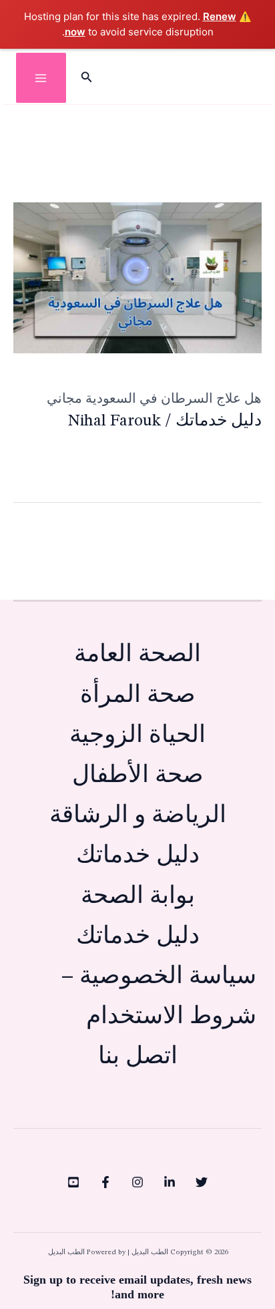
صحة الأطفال (138, 775)
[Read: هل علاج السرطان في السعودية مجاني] (137, 276)
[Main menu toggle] (41, 78)
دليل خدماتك (219, 421)
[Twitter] (202, 1182)
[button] (85, 78)
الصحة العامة (137, 654)
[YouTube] (73, 1182)
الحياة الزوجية (137, 735)
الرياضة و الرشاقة (137, 815)
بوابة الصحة (138, 896)
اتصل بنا (138, 1057)
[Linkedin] (170, 1182)
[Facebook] (105, 1182)
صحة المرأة (138, 695)
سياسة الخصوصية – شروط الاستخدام (158, 996)
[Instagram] (137, 1182)
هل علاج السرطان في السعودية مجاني (154, 398)
